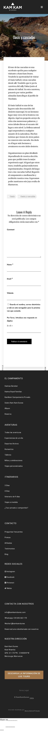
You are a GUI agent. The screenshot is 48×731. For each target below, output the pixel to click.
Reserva (8, 414)
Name (9, 264)
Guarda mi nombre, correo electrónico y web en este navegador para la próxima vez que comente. (23, 307)
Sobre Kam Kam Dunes (14, 403)
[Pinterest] (14, 720)
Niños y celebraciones (13, 460)
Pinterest (10, 583)
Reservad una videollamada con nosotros (21, 629)
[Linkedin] (16, 720)
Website (10, 293)
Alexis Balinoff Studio (32, 711)
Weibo (9, 588)
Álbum (7, 408)
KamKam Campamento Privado (17, 397)
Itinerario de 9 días (12, 497)
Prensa (7, 537)
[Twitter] (12, 720)
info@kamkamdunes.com (15, 612)
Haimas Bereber (11, 386)
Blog (6, 554)
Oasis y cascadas (28, 196)
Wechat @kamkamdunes (15, 623)
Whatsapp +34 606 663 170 (16, 618)
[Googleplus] (11, 720)
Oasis (12, 196)
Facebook (10, 577)
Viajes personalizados (14, 466)
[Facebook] (9, 720)
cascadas (21, 172)
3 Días (7, 485)
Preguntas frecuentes (14, 532)
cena (26, 178)
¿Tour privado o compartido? (16, 508)
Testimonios (10, 549)
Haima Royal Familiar (13, 392)
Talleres (8, 455)
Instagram (10, 571)
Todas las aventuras (13, 432)
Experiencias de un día (14, 438)
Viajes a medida (11, 502)
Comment (10, 229)
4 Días (7, 491)
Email (9, 279)
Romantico (9, 449)
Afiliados (8, 543)
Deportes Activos (12, 444)
